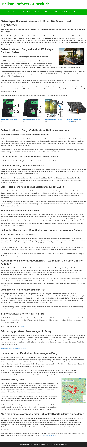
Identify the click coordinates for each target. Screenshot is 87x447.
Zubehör (47, 12)
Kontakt (61, 444)
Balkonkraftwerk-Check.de (26, 4)
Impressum (42, 444)
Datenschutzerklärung (52, 444)
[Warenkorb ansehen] (74, 12)
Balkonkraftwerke (12, 12)
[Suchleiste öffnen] (79, 12)
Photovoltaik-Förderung (62, 12)
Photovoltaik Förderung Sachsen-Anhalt (13, 348)
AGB (66, 444)
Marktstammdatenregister (48, 435)
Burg (22, 326)
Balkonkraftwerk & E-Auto (31, 12)
